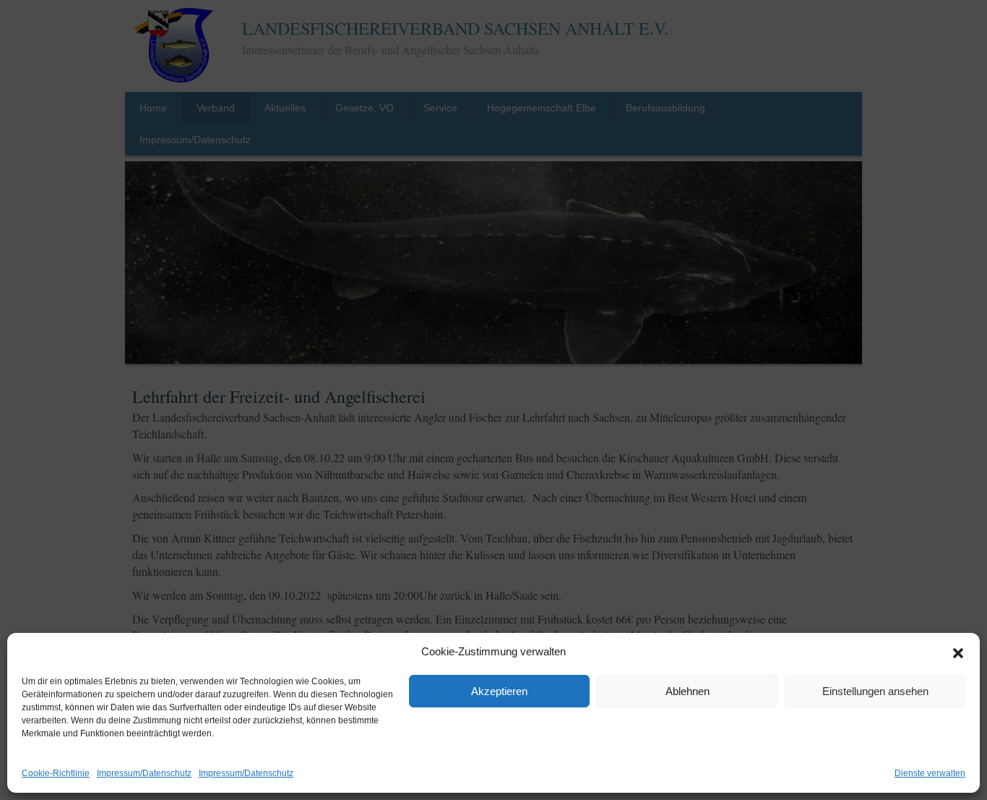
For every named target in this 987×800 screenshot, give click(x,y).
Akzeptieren (499, 691)
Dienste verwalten (930, 773)
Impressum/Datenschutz (144, 773)
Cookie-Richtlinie (56, 773)
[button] (958, 652)
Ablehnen (687, 691)
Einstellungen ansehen (875, 691)
